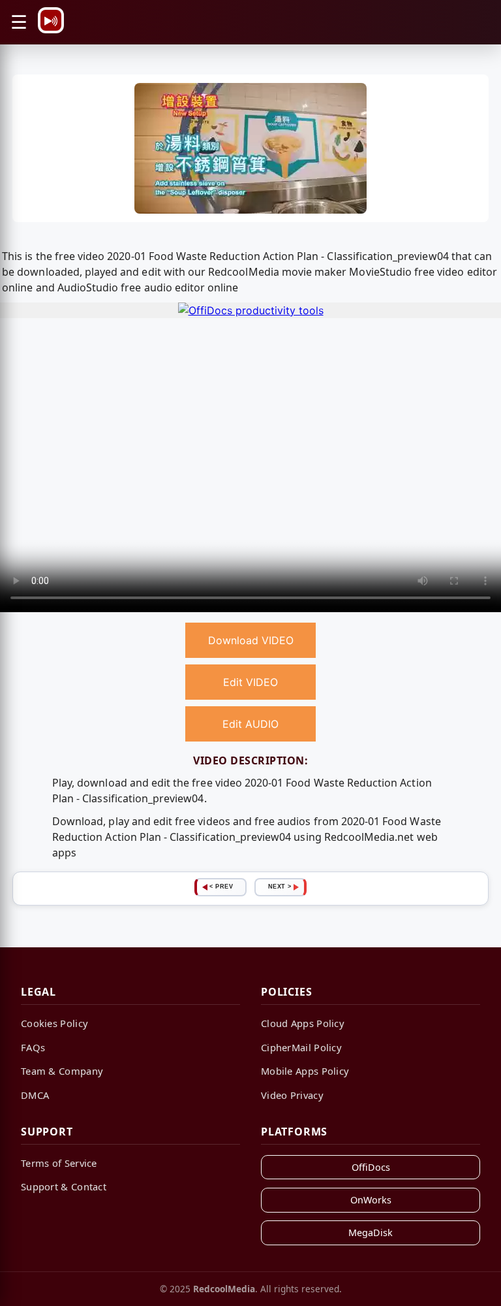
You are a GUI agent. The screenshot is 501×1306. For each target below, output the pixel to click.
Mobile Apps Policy (305, 1070)
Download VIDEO (251, 640)
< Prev (221, 886)
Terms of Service (59, 1162)
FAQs (33, 1047)
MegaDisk (370, 1232)
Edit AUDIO (250, 723)
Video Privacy (292, 1095)
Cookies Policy (54, 1023)
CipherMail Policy (301, 1047)
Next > (280, 886)
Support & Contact (63, 1186)
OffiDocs (371, 1167)
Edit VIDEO (250, 682)
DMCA (35, 1095)
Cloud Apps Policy (302, 1023)
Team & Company (62, 1070)
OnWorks (370, 1200)
